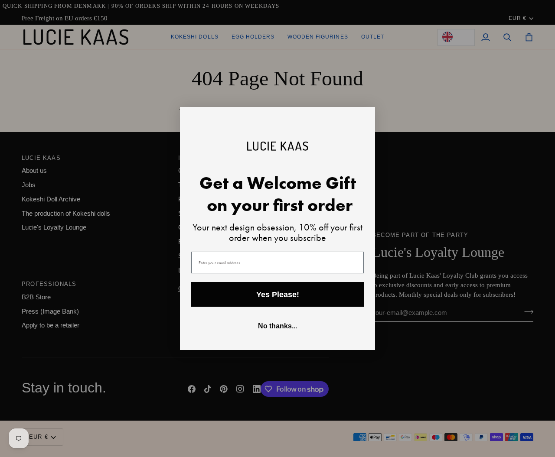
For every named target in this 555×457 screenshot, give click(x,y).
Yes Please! (277, 294)
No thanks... (277, 326)
